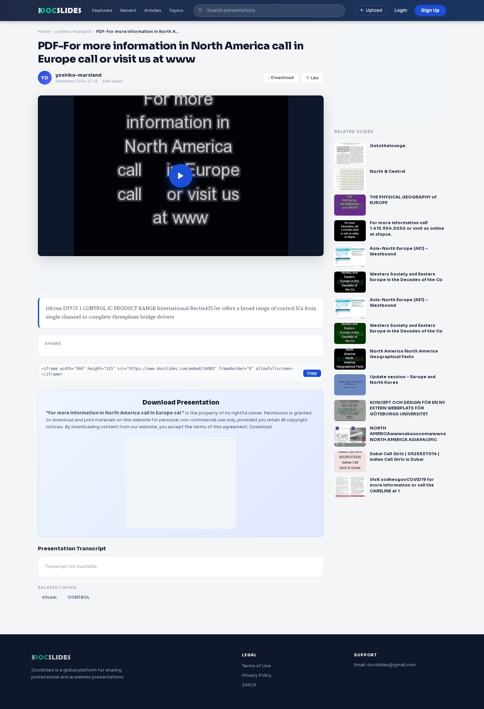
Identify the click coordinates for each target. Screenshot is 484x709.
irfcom (49, 597)
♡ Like (312, 78)
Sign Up (430, 10)
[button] (181, 175)
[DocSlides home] (60, 10)
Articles (152, 10)
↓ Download (281, 77)
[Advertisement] (180, 483)
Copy (312, 373)
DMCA (249, 685)
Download (260, 427)
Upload (374, 10)
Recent (128, 10)
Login (400, 10)
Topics (176, 10)
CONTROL (79, 597)
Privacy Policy (256, 675)
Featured (102, 10)
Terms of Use (256, 666)
